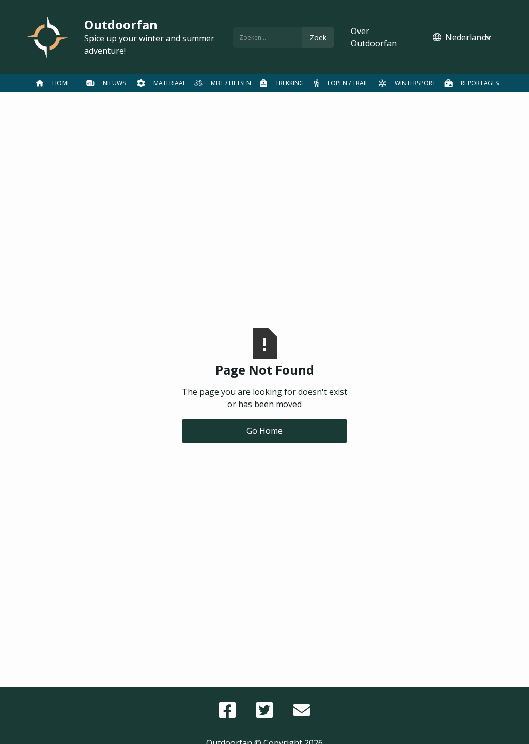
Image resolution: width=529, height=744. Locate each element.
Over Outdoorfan (374, 37)
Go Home (264, 431)
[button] (463, 37)
